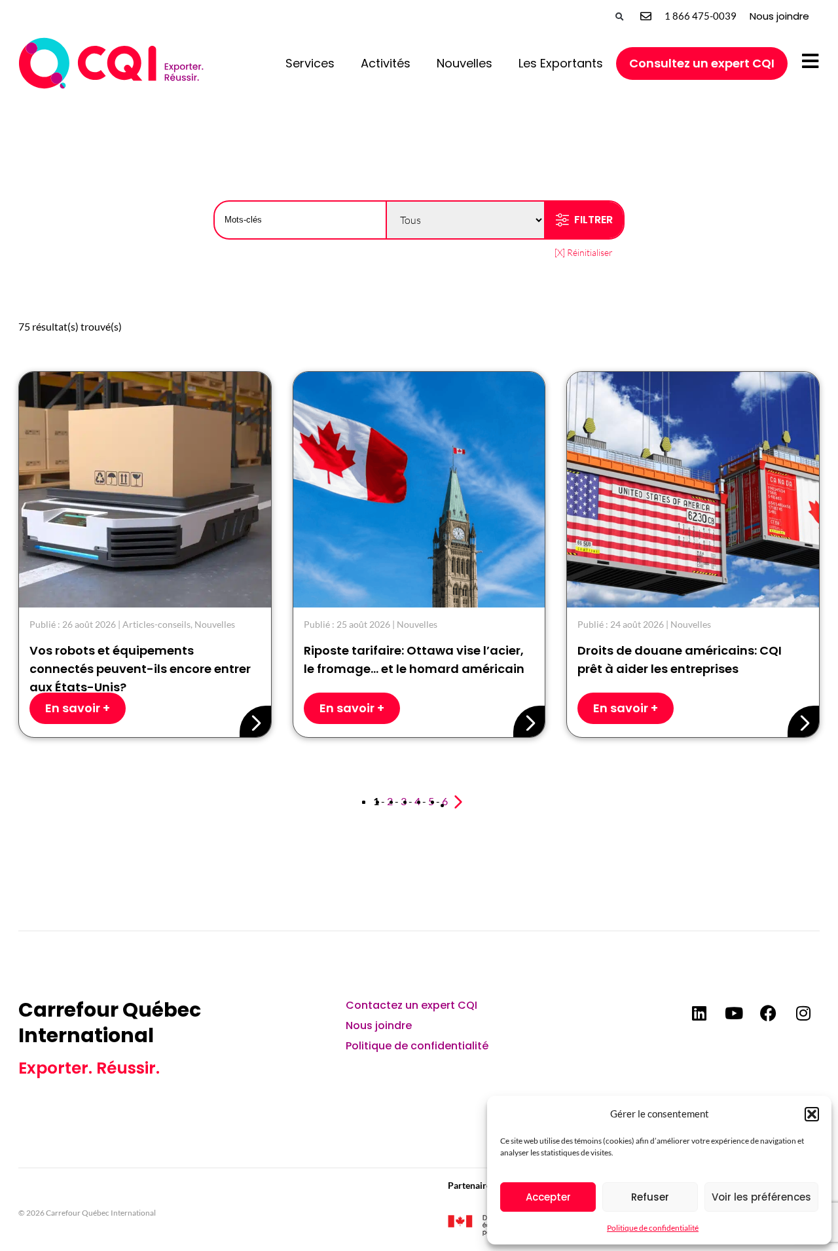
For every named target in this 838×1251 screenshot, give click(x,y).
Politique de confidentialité (653, 1228)
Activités (385, 63)
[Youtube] (734, 1013)
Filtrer (593, 219)
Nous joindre (779, 16)
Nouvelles (464, 63)
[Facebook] (768, 1013)
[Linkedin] (699, 1013)
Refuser (650, 1197)
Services (310, 63)
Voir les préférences (761, 1197)
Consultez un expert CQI (701, 63)
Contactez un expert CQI (411, 1005)
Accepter (548, 1197)
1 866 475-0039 (701, 16)
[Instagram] (803, 1013)
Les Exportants (561, 63)
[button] (811, 1114)
